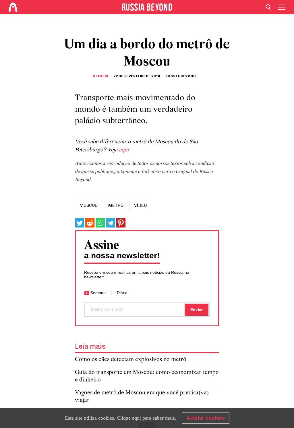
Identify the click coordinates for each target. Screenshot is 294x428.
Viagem (100, 76)
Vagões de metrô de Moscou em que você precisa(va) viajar (142, 396)
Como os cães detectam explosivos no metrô (130, 359)
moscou (89, 205)
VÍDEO (140, 205)
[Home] (13, 7)
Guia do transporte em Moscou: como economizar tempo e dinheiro (147, 376)
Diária (122, 292)
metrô (115, 205)
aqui (124, 150)
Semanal (98, 292)
